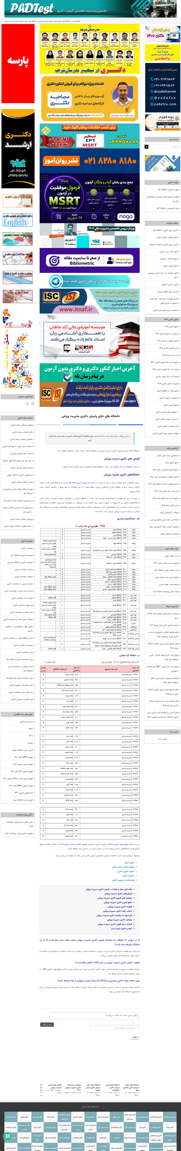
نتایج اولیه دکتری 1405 (52, 969)
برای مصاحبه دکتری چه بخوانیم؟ (19, 678)
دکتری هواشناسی (78, 1138)
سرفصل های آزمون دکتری (166, 412)
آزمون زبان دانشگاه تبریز (23, 800)
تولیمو (30, 743)
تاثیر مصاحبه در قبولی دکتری (21, 685)
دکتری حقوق (116, 1117)
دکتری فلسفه (50, 1117)
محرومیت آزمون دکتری (169, 397)
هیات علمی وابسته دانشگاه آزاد (166, 591)
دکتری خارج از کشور (170, 284)
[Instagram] (33, 404)
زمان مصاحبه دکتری (25, 652)
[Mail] (27, 404)
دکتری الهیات (169, 1127)
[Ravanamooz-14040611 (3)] (90, 149)
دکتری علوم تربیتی (37, 1117)
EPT (31, 735)
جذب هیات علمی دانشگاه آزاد (166, 570)
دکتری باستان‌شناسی (116, 1127)
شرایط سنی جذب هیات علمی (167, 577)
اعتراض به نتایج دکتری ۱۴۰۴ (167, 333)
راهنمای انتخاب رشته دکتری (21, 439)
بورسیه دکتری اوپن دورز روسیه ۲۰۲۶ (164, 625)
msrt (31, 728)
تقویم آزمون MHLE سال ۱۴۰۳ (21, 785)
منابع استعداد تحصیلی (169, 258)
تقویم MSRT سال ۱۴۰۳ (23, 757)
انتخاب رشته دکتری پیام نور (21, 453)
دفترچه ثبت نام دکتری (123, 466)
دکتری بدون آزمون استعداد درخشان (163, 244)
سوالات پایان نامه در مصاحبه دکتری (18, 619)
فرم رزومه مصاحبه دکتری (23, 605)
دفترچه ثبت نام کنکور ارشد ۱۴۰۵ (166, 498)
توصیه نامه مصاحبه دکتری (22, 598)
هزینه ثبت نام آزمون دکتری (167, 376)
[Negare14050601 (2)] (90, 224)
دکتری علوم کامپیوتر (130, 1138)
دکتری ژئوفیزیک (90, 1138)
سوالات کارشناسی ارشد (169, 512)
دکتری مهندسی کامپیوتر (50, 1148)
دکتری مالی (142, 1127)
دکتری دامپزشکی (11, 1117)
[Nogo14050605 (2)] (90, 174)
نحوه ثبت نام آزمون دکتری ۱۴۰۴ (165, 369)
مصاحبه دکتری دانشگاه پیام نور (20, 562)
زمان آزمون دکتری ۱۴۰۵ (169, 348)
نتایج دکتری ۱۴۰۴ (172, 326)
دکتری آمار (117, 1138)
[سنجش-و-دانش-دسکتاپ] (90, 124)
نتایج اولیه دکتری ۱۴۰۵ (119, 844)
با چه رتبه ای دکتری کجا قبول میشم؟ (17, 460)
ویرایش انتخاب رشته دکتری (21, 519)
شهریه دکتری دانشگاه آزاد (168, 189)
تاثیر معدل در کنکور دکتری (168, 426)
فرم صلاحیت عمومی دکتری (22, 699)
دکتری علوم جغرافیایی (170, 1117)
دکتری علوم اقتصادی (156, 1117)
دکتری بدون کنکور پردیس (167, 291)
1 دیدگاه (65, 1092)
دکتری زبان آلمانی (11, 1148)
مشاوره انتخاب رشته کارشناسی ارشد (164, 526)
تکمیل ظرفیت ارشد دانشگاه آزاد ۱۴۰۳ (163, 484)
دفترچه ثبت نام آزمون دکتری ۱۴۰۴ (165, 362)
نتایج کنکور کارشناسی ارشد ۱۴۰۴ (166, 469)
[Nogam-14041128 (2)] (90, 74)
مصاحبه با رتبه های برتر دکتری (165, 310)
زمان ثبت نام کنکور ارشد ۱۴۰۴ (166, 491)
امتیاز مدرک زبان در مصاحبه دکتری (18, 591)
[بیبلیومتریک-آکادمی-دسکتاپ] (90, 248)
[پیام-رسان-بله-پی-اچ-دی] (90, 364)
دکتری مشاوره (24, 1117)
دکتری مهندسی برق (50, 1138)
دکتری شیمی (37, 1127)
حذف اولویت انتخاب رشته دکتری (17, 526)
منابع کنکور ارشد (172, 462)
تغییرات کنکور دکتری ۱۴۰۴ (168, 383)
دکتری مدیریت (90, 1117)
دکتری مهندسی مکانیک (156, 1148)
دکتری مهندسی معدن (130, 1148)
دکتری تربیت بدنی (103, 1127)
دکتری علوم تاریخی (142, 1117)
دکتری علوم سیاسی (103, 1117)
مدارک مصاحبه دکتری (24, 569)
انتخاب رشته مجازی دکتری (22, 467)
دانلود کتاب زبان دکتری (169, 251)
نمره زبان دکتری (26, 721)
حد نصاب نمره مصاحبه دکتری (21, 692)
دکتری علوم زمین (50, 1127)
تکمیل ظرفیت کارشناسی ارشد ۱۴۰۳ (164, 477)
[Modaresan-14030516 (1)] (90, 24)
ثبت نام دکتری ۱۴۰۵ (170, 355)
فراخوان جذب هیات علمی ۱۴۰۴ (166, 563)
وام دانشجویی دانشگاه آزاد (168, 208)
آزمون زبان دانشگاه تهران (22, 750)
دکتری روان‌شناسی (156, 1127)
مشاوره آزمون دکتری (126, 871)
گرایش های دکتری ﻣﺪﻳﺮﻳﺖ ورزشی (51, 1086)
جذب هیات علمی (172, 556)
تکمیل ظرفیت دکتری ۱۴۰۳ (168, 340)
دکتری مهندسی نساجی (24, 1148)
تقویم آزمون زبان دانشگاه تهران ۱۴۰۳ (18, 778)
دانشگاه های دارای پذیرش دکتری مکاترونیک (110, 1086)
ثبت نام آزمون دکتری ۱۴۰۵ (83, 482)
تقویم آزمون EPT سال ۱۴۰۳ (22, 771)
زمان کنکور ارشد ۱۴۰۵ (170, 505)
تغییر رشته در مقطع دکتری (168, 390)
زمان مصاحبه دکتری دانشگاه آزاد (19, 659)
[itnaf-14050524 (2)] (90, 289)
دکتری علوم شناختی (64, 1138)
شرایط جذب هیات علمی (169, 584)
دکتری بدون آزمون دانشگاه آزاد (165, 230)
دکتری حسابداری (78, 1117)
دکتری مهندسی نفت (77, 1148)
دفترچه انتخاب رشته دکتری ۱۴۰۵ (73, 844)
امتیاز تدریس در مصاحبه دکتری (20, 583)
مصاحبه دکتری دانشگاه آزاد (22, 555)
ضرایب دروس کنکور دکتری (166, 419)
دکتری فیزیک (103, 1138)
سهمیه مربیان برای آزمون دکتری (165, 433)
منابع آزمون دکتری (170, 265)
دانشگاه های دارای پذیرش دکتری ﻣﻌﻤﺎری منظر (131, 1087)
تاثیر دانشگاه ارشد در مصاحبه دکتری (18, 638)
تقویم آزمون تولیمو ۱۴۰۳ (23, 764)
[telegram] (89, 273)
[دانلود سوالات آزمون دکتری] (162, 156)
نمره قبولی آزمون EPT (24, 792)
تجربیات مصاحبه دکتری (23, 645)
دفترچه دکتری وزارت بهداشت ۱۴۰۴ (19, 833)
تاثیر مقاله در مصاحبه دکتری (21, 612)
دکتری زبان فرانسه (11, 1127)
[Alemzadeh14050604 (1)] (90, 314)
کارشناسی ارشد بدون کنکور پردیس (165, 519)
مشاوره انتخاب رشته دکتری (123, 867)
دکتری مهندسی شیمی (64, 1148)
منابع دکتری (129, 862)
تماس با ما (162, 739)
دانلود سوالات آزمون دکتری (167, 237)
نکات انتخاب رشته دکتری (22, 432)
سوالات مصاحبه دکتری (23, 576)
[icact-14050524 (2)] (90, 383)
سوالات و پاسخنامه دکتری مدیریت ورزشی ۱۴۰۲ (71, 1087)
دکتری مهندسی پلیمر (116, 1148)
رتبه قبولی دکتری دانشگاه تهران (20, 475)
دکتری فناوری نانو (24, 1138)
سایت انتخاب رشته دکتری (22, 482)
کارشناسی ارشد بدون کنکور (168, 455)
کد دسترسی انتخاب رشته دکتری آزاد (18, 500)
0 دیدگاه (83, 1092)
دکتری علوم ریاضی (142, 1138)
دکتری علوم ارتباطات (130, 1127)
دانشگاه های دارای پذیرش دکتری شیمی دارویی (91, 1087)
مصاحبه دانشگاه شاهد (169, 534)
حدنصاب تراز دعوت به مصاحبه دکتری (18, 446)
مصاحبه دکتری (128, 875)
